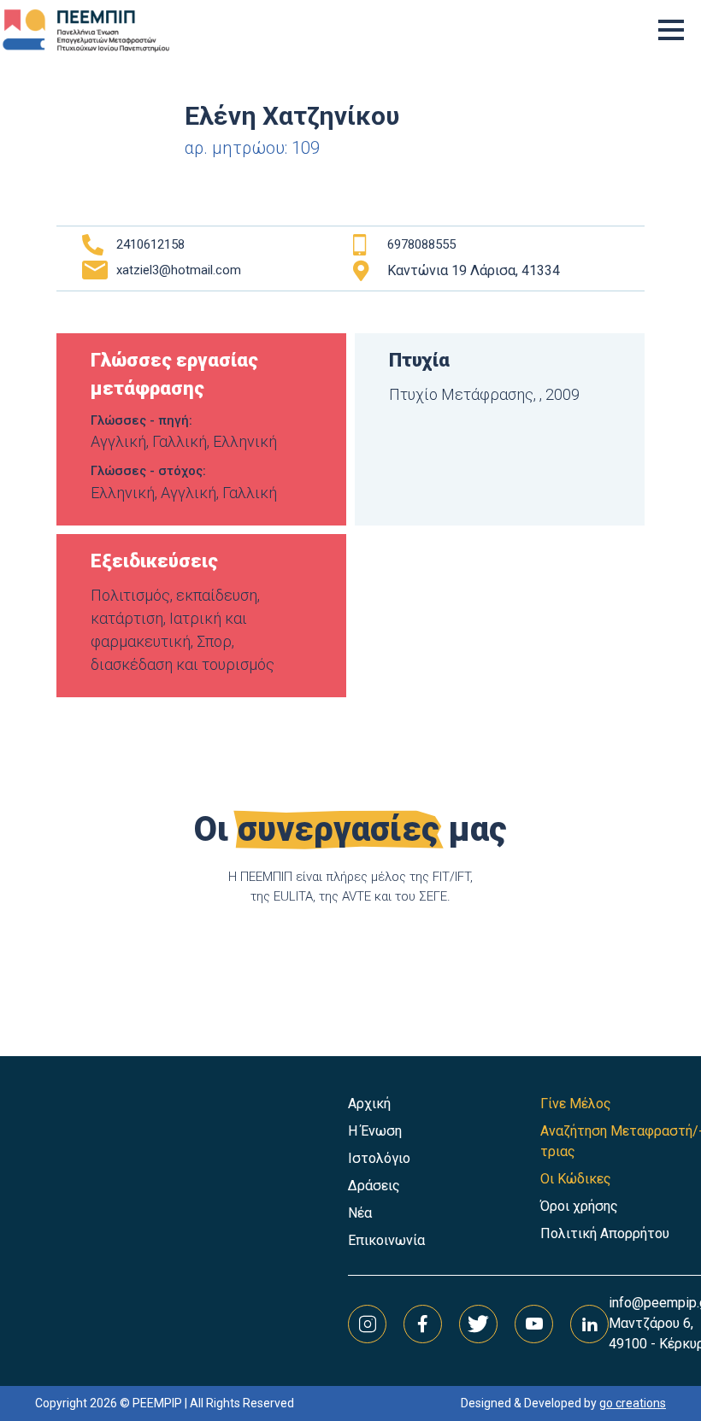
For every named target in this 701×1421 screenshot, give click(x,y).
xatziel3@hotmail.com (178, 270)
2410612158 (150, 244)
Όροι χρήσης (579, 1206)
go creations (632, 1403)
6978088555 (421, 244)
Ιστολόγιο (379, 1158)
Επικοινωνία (386, 1240)
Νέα (360, 1213)
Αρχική (369, 1103)
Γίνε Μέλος (575, 1103)
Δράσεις (374, 1185)
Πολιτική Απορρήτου (604, 1233)
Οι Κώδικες (575, 1179)
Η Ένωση (375, 1131)
